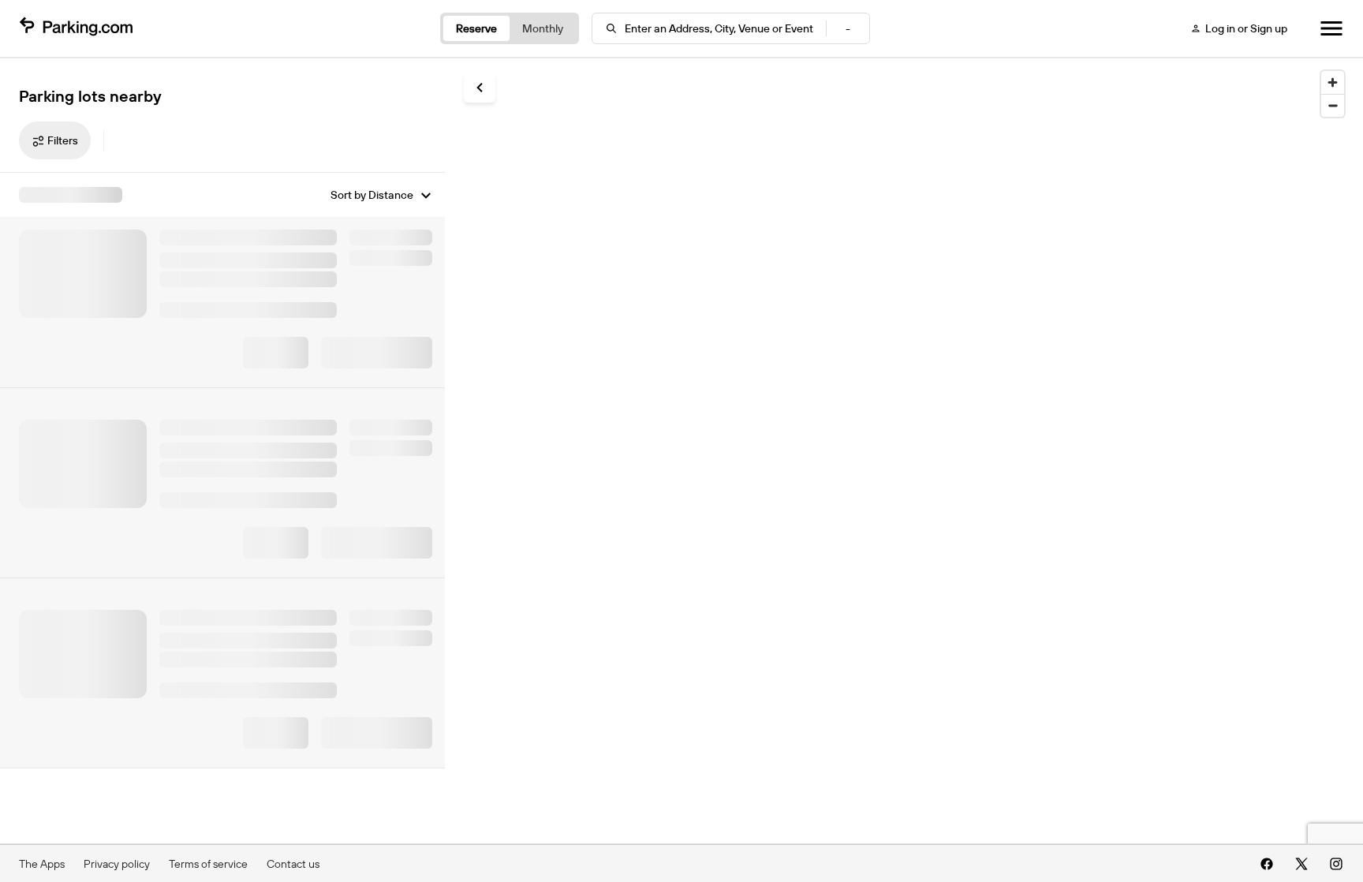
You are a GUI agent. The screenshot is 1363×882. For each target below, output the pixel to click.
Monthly (542, 28)
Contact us (293, 864)
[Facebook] (1267, 864)
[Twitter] (1301, 864)
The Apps (42, 864)
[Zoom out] (1332, 105)
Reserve (476, 28)
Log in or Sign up (1246, 28)
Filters (62, 140)
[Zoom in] (1332, 82)
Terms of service (208, 864)
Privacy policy (117, 864)
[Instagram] (1336, 864)
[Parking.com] (76, 28)
